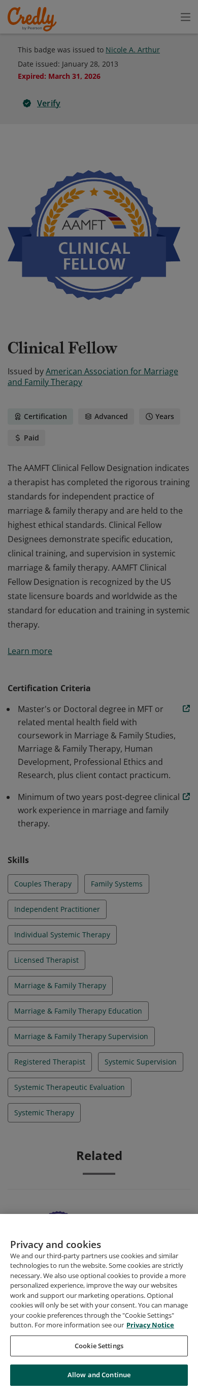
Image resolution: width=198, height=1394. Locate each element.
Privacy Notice (150, 1324)
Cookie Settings (99, 1345)
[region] (99, 1304)
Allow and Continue (99, 1374)
